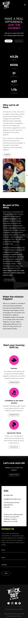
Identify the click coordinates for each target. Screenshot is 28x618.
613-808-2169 (8, 495)
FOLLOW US (14, 447)
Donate (7, 154)
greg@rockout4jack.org (12, 499)
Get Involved (9, 280)
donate (8, 41)
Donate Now (14, 382)
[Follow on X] (8, 603)
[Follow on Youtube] (19, 603)
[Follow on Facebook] (16, 603)
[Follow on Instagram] (12, 603)
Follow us (18, 41)
